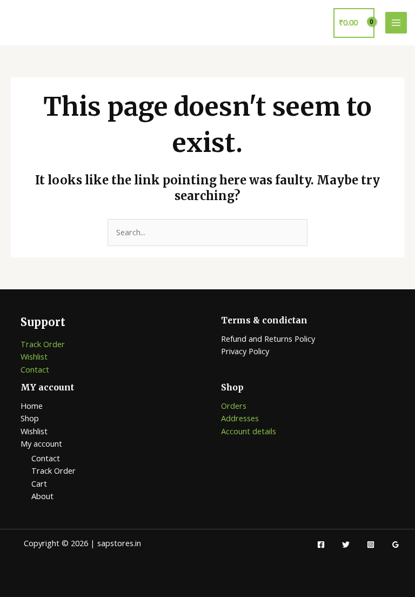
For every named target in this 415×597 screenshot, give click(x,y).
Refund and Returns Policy (268, 338)
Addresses (240, 418)
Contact (35, 369)
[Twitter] (346, 544)
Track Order (43, 344)
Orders (233, 405)
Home (32, 405)
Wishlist (34, 356)
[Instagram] (370, 544)
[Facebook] (321, 544)
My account (41, 443)
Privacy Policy (245, 351)
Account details (248, 431)
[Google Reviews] (395, 544)
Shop (30, 418)
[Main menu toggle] (396, 23)
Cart (39, 483)
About (42, 495)
